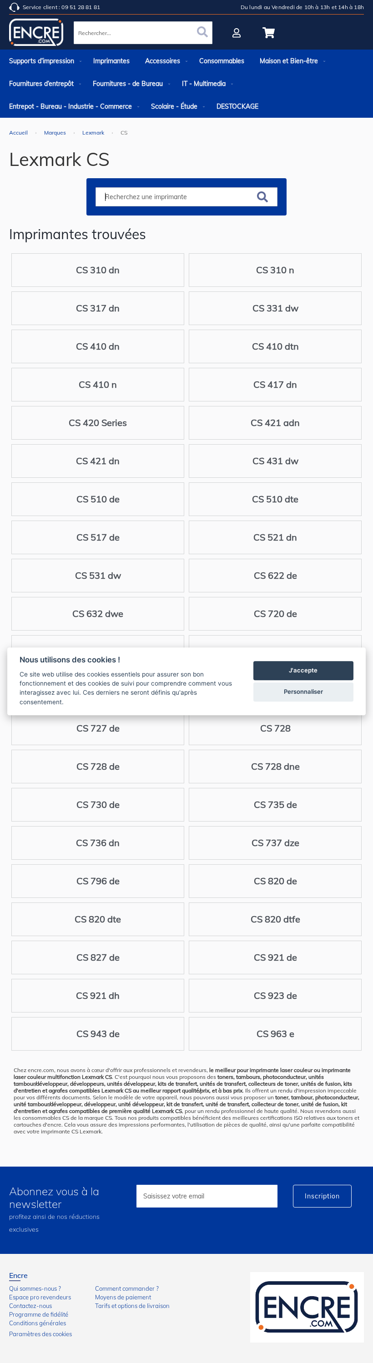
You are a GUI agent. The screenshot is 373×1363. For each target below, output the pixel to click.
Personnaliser (303, 692)
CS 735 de (275, 804)
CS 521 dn (275, 537)
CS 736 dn (98, 842)
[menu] (186, 84)
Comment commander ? (127, 1288)
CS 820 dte (98, 919)
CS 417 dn (275, 384)
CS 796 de (98, 881)
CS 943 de (98, 1033)
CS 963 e (275, 1033)
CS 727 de (98, 728)
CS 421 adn (275, 422)
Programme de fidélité (38, 1314)
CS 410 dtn (275, 346)
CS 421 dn (98, 460)
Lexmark (94, 132)
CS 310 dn (98, 270)
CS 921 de (275, 957)
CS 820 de (275, 881)
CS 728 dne (275, 766)
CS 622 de (275, 575)
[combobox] (143, 32)
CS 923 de (275, 995)
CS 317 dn (98, 308)
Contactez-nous (30, 1305)
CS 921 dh (98, 995)
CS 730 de (98, 804)
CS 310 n (275, 270)
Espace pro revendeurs (40, 1297)
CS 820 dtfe (275, 919)
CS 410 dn (98, 346)
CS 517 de (98, 537)
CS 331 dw (275, 308)
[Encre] (307, 1307)
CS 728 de (98, 766)
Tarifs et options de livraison (132, 1305)
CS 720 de (275, 613)
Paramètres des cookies (40, 1334)
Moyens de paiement (123, 1297)
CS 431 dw (275, 460)
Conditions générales (37, 1323)
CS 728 (275, 728)
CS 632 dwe (97, 613)
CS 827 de (98, 957)
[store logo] (36, 34)
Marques (55, 132)
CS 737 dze (275, 842)
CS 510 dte (275, 499)
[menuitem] (43, 61)
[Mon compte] (237, 32)
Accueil (19, 132)
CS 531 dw (98, 575)
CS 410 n (98, 384)
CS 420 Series (98, 422)
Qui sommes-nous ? (35, 1288)
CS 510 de (98, 499)
